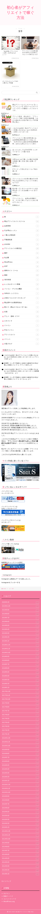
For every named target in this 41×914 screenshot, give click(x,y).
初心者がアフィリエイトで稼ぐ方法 (20, 12)
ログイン (6, 893)
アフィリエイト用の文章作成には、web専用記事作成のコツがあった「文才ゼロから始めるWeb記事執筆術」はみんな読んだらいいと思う (25, 141)
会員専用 (21, 226)
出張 (21, 311)
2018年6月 (20, 668)
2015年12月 (20, 785)
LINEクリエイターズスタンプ (21, 298)
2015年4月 (20, 816)
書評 (21, 253)
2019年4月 (20, 629)
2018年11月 (20, 649)
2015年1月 (20, 827)
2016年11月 (20, 742)
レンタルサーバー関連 (21, 284)
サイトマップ (6, 881)
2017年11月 (20, 695)
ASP (21, 266)
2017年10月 (20, 699)
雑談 (21, 275)
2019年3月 (20, 633)
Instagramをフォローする (10, 582)
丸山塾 (21, 257)
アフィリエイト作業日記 (21, 248)
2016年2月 (20, 777)
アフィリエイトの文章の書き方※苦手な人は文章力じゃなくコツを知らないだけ (25, 180)
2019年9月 (20, 610)
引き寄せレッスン (21, 230)
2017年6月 (20, 715)
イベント (21, 339)
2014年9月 (20, 843)
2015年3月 (20, 820)
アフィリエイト (21, 334)
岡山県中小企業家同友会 (21, 302)
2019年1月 (20, 641)
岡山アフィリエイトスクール (21, 221)
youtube (21, 244)
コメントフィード (9, 899)
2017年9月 (20, 703)
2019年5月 (20, 625)
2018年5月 (20, 672)
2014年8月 (20, 847)
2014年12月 (20, 831)
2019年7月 (20, 618)
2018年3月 (20, 680)
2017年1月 (20, 734)
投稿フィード (8, 896)
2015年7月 (20, 804)
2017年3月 (20, 726)
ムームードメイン (7, 546)
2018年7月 (20, 664)
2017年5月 (20, 719)
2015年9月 (20, 796)
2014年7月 (20, 851)
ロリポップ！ (6, 522)
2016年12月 (20, 738)
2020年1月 (20, 602)
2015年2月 (20, 823)
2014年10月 (20, 839)
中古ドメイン (21, 330)
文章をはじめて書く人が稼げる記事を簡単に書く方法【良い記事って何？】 (25, 161)
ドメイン (21, 325)
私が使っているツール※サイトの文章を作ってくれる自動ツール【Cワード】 (25, 190)
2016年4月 (20, 769)
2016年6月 (20, 761)
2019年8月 (20, 614)
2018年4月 (20, 676)
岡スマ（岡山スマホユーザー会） (21, 307)
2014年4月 (20, 862)
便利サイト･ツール (21, 270)
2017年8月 (20, 707)
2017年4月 (20, 723)
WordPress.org (9, 901)
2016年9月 (20, 750)
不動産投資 (21, 239)
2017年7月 (20, 711)
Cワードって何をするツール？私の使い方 (25, 170)
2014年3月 (20, 866)
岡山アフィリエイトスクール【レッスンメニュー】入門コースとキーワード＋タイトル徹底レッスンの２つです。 (25, 107)
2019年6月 (20, 622)
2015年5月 (20, 812)
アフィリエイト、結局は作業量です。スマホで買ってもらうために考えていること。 (25, 200)
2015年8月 (20, 800)
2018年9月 (20, 657)
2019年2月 (20, 637)
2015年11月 (20, 788)
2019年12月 (20, 606)
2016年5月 (20, 765)
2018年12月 (20, 645)
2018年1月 (20, 688)
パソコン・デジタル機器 (21, 289)
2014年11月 (20, 835)
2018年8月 (20, 660)
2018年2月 (20, 684)
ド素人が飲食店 (21, 235)
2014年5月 (20, 858)
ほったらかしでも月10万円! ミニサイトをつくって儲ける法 (25, 150)
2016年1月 (20, 781)
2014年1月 (20, 874)
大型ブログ (21, 344)
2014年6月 (20, 854)
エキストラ (21, 321)
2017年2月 (20, 730)
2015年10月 (20, 792)
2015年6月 (20, 808)
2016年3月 (20, 773)
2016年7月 (20, 757)
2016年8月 (20, 754)
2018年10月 (20, 653)
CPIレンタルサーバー (9, 508)
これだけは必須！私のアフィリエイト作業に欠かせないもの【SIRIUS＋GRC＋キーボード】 (25, 130)
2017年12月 (20, 691)
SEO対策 (21, 279)
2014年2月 (20, 870)
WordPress (21, 262)
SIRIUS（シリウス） (21, 293)
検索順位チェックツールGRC (12, 562)
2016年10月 (20, 746)
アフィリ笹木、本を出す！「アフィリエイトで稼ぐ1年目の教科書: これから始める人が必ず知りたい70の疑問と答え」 (25, 119)
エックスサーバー (7, 493)
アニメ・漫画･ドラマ (21, 316)
